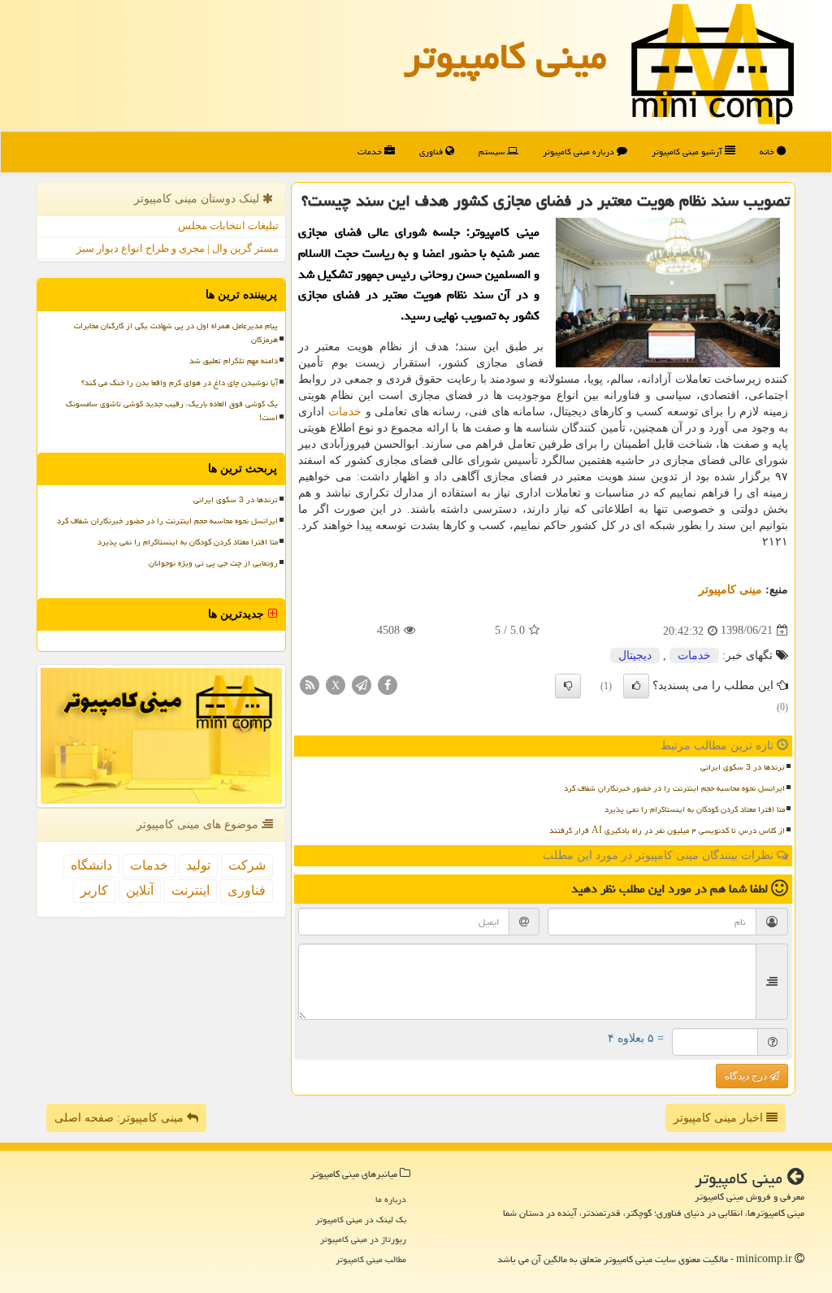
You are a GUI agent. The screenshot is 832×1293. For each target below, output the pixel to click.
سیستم (493, 151)
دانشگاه (91, 865)
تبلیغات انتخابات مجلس (228, 225)
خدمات (371, 151)
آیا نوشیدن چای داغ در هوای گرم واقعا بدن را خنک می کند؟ (179, 383)
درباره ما (390, 1199)
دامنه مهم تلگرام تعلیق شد (233, 361)
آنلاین (140, 890)
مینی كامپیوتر (505, 56)
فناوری (432, 151)
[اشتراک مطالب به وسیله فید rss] (309, 684)
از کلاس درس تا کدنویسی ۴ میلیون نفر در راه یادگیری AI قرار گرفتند (667, 830)
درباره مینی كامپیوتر (580, 151)
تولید (198, 865)
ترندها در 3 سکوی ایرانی (742, 767)
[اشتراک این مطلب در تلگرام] (361, 684)
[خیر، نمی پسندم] (568, 686)
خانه (768, 151)
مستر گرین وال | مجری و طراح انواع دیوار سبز (177, 248)
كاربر (94, 890)
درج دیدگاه (747, 1076)
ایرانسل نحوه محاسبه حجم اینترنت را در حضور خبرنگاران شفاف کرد (674, 788)
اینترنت (190, 890)
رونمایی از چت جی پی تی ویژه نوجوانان (213, 563)
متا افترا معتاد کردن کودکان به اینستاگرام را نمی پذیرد (694, 809)
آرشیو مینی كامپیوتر (688, 151)
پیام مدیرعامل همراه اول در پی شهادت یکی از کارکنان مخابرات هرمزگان (176, 333)
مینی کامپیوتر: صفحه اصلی (120, 1118)
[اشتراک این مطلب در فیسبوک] (387, 684)
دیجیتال (635, 655)
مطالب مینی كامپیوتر (371, 1259)
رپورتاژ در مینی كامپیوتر (363, 1238)
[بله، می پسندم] (636, 686)
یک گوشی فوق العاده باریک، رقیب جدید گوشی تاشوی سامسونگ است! (172, 411)
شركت (247, 865)
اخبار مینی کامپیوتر (720, 1118)
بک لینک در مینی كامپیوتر (360, 1219)
